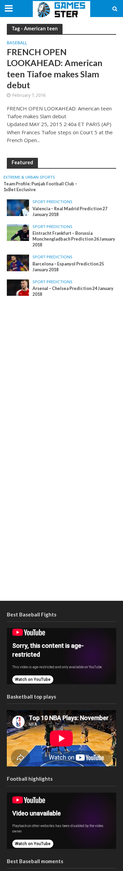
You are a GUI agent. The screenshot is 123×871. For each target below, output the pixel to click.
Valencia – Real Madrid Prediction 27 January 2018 (69, 211)
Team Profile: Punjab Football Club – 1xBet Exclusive (40, 186)
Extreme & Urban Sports (29, 177)
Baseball (17, 43)
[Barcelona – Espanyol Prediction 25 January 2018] (18, 262)
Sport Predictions (52, 201)
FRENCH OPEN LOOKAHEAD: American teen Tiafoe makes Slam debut (54, 68)
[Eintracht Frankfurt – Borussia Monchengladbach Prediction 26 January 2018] (18, 232)
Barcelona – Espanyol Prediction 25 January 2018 (68, 266)
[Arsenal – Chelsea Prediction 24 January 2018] (18, 287)
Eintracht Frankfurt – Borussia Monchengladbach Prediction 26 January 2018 (73, 239)
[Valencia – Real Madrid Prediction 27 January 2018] (18, 207)
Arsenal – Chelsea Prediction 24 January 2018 (72, 291)
